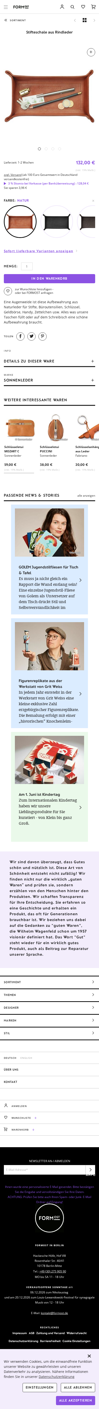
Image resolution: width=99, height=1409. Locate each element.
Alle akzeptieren (75, 1400)
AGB (31, 1333)
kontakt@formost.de (54, 1313)
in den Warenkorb (49, 279)
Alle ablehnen (78, 1387)
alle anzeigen (86, 496)
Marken (10, 1020)
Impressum (19, 1333)
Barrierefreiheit (50, 1341)
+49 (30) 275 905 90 (52, 1271)
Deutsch (10, 1058)
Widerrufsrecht (77, 1333)
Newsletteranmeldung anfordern (90, 1171)
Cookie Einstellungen (76, 1341)
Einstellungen (40, 1387)
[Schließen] (89, 1356)
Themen (10, 995)
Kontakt (10, 1082)
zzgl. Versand (13, 175)
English (26, 1058)
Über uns (11, 1069)
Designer (11, 1007)
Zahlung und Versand (50, 1333)
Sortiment (12, 982)
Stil (7, 1033)
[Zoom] (49, 94)
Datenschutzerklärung (23, 1341)
